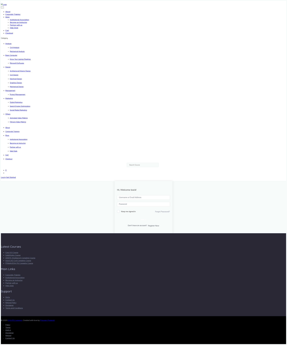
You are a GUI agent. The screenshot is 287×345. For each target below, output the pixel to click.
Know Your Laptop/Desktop (20, 59)
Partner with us (16, 25)
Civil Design (14, 75)
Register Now (153, 226)
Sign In (143, 219)
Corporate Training (12, 14)
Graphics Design (16, 83)
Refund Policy (10, 302)
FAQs (7, 297)
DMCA (8, 330)
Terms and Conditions (14, 308)
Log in (3, 177)
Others (7, 114)
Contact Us (10, 300)
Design (7, 67)
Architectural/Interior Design (20, 71)
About (7, 12)
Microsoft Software (17, 63)
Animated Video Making (19, 118)
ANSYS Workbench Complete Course (20, 258)
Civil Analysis (14, 48)
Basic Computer (11, 55)
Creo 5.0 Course (11, 252)
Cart (7, 30)
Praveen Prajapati (47, 320)
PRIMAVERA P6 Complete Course (19, 263)
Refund (8, 335)
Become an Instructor (18, 22)
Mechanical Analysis (17, 51)
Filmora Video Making (18, 122)
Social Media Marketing (18, 110)
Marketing (9, 98)
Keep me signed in (128, 211)
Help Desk (14, 28)
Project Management (17, 95)
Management (10, 91)
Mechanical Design (17, 87)
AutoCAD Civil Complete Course (18, 260)
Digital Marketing (16, 102)
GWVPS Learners (15, 320)
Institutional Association (19, 20)
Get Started (11, 177)
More (7, 17)
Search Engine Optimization (20, 106)
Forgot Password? (162, 211)
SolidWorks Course (13, 255)
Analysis (8, 44)
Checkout (9, 33)
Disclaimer (9, 305)
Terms (7, 327)
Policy (7, 325)
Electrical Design (16, 79)
